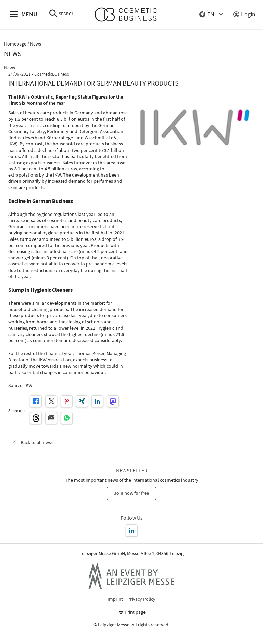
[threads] (36, 418)
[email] (51, 418)
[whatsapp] (67, 418)
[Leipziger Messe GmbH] (131, 576)
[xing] (82, 401)
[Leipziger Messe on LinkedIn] (132, 530)
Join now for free (131, 493)
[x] (51, 401)
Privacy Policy (141, 599)
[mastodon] (113, 401)
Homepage (15, 44)
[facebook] (36, 401)
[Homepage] (128, 14)
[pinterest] (67, 401)
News (35, 44)
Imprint (115, 599)
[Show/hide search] (53, 14)
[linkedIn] (97, 401)
